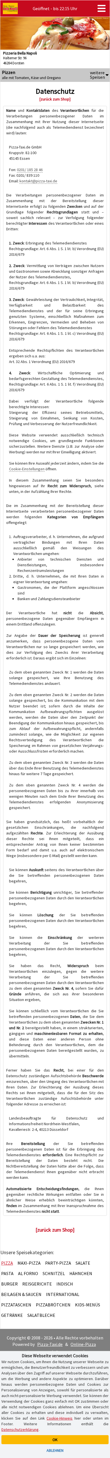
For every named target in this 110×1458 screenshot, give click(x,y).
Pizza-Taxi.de (50, 1344)
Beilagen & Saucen (21, 1294)
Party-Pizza (58, 1263)
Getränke (12, 1315)
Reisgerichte (37, 1284)
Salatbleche (41, 1315)
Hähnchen (80, 1273)
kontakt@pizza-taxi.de (38, 180)
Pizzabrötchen (53, 1305)
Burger (9, 1284)
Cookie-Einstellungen (27, 468)
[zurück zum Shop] (55, 99)
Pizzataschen (16, 1305)
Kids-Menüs (87, 1305)
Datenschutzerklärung (20, 1429)
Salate (83, 1263)
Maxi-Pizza (29, 1263)
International (62, 1294)
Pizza (7, 1263)
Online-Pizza (83, 1344)
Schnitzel (54, 1273)
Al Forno (28, 1273)
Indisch (64, 1284)
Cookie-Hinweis (59, 1418)
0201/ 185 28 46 (30, 169)
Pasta (7, 1273)
